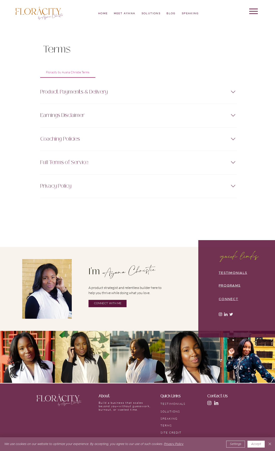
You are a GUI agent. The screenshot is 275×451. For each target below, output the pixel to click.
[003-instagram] (220, 314)
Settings (235, 444)
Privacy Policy (173, 444)
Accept (256, 444)
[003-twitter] (231, 314)
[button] (253, 11)
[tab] (67, 72)
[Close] (269, 444)
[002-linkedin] (226, 314)
